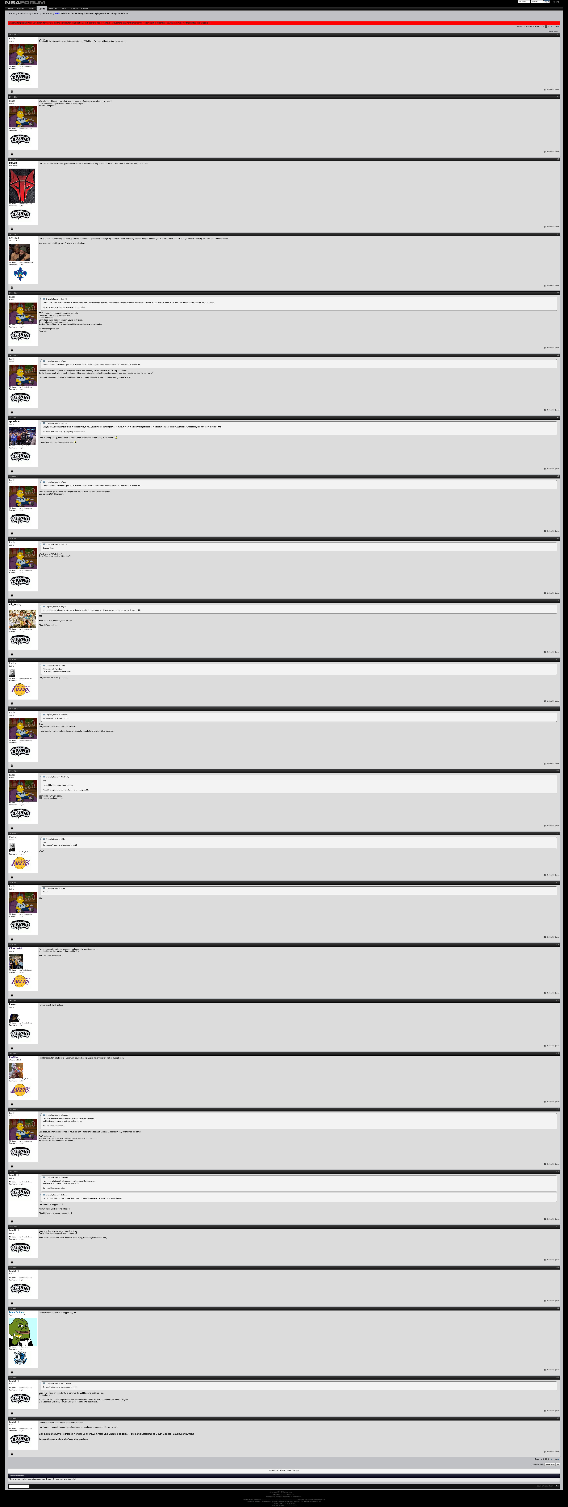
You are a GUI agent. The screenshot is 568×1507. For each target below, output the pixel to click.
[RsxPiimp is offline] (16, 1070)
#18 (557, 1053)
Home (10, 9)
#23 (557, 1308)
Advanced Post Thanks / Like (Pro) (271, 1499)
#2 (558, 97)
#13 (557, 771)
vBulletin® (284, 1495)
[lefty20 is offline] (22, 186)
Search (74, 9)
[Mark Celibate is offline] (23, 1332)
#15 (557, 882)
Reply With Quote (553, 89)
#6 (558, 355)
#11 (557, 659)
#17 (557, 1000)
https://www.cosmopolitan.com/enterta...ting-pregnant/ (62, 103)
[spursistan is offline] (22, 436)
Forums (20, 9)
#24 (557, 1377)
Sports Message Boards (28, 14)
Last (555, 27)
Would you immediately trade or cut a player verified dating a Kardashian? (95, 14)
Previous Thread (277, 1471)
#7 (558, 417)
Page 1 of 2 (539, 27)
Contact (84, 9)
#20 (557, 1171)
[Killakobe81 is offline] (16, 961)
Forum (12, 14)
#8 (558, 476)
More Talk (53, 9)
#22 (557, 1267)
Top (558, 1464)
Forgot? (556, 2)
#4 (558, 234)
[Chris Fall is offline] (19, 252)
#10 (557, 600)
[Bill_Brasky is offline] (22, 619)
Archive (552, 1486)
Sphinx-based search (291, 1505)
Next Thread (292, 1471)
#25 (557, 1418)
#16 (557, 944)
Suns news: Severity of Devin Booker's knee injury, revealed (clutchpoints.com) (73, 1238)
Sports (42, 9)
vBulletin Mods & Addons (289, 1499)
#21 (557, 1226)
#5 (558, 293)
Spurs (31, 9)
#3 (558, 159)
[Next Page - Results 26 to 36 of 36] (551, 27)
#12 (557, 709)
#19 (557, 1109)
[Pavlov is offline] (12, 673)
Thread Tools (553, 31)
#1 (558, 34)
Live (64, 9)
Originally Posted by (56, 299)
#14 (557, 833)
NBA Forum (47, 14)
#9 (558, 538)
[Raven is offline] (15, 1016)
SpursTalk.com (542, 1486)
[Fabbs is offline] (23, 54)
